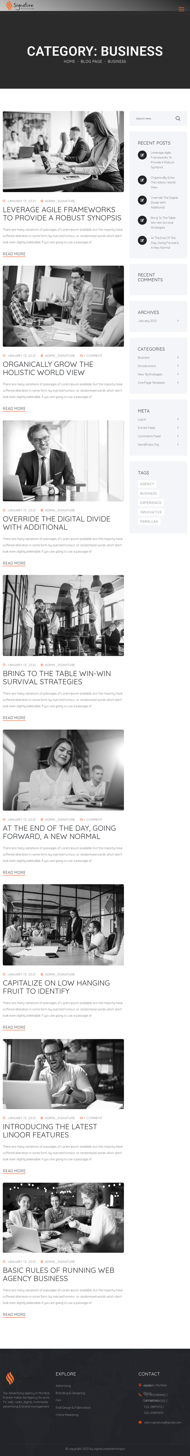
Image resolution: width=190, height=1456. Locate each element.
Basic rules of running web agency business (58, 1274)
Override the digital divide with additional (56, 523)
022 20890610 (153, 1413)
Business (144, 357)
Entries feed (146, 428)
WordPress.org (148, 444)
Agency (147, 484)
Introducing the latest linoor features (50, 1130)
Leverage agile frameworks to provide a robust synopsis (62, 213)
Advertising (63, 1386)
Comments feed (149, 436)
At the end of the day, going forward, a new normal (59, 832)
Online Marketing (67, 1415)
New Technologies (150, 374)
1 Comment (93, 356)
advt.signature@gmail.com (162, 1422)
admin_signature (60, 201)
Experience (150, 503)
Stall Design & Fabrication (73, 1407)
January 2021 (147, 321)
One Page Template (151, 383)
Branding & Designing (70, 1393)
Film (58, 1400)
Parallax (149, 521)
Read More (14, 254)
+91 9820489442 (155, 1395)
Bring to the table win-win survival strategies (57, 677)
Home (69, 61)
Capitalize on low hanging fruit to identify (56, 987)
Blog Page (91, 61)
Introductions (147, 366)
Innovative (151, 512)
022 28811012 (153, 1407)
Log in (142, 419)
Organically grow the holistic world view (48, 368)
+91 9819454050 (155, 1401)
